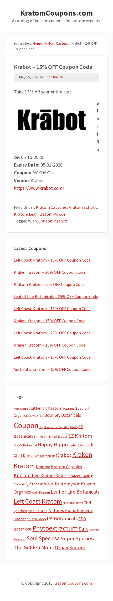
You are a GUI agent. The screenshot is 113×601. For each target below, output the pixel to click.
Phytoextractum (55, 528)
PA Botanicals (62, 518)
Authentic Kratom (45, 408)
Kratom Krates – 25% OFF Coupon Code (49, 284)
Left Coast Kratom (38, 501)
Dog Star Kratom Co (50, 427)
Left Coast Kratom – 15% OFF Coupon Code (52, 260)
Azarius (69, 408)
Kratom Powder (52, 214)
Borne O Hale (36, 416)
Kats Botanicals (45, 456)
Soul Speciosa (43, 538)
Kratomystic (67, 484)
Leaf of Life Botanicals (75, 492)
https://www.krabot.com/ (39, 188)
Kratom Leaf (25, 214)
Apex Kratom (21, 408)
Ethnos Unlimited (45, 436)
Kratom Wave (41, 483)
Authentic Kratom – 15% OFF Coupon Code (52, 369)
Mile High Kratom (73, 502)
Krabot (60, 221)
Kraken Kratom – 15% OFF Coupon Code (49, 320)
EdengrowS (70, 427)
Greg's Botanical (25, 445)
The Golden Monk (34, 547)
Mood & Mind (38, 511)
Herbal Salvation (79, 445)
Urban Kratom (70, 548)
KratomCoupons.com (56, 13)
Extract (62, 436)
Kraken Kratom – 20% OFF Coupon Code (49, 272)
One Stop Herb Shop (30, 519)
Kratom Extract (83, 207)
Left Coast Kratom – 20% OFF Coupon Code (52, 332)
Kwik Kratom (41, 492)
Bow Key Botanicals (62, 415)
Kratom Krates (54, 475)
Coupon (45, 221)
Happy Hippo (53, 444)
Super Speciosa (78, 538)
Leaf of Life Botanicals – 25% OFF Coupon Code (56, 296)
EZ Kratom (80, 435)
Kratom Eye (27, 475)
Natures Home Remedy (70, 510)
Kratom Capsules (51, 207)
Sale (84, 528)
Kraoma (43, 466)
